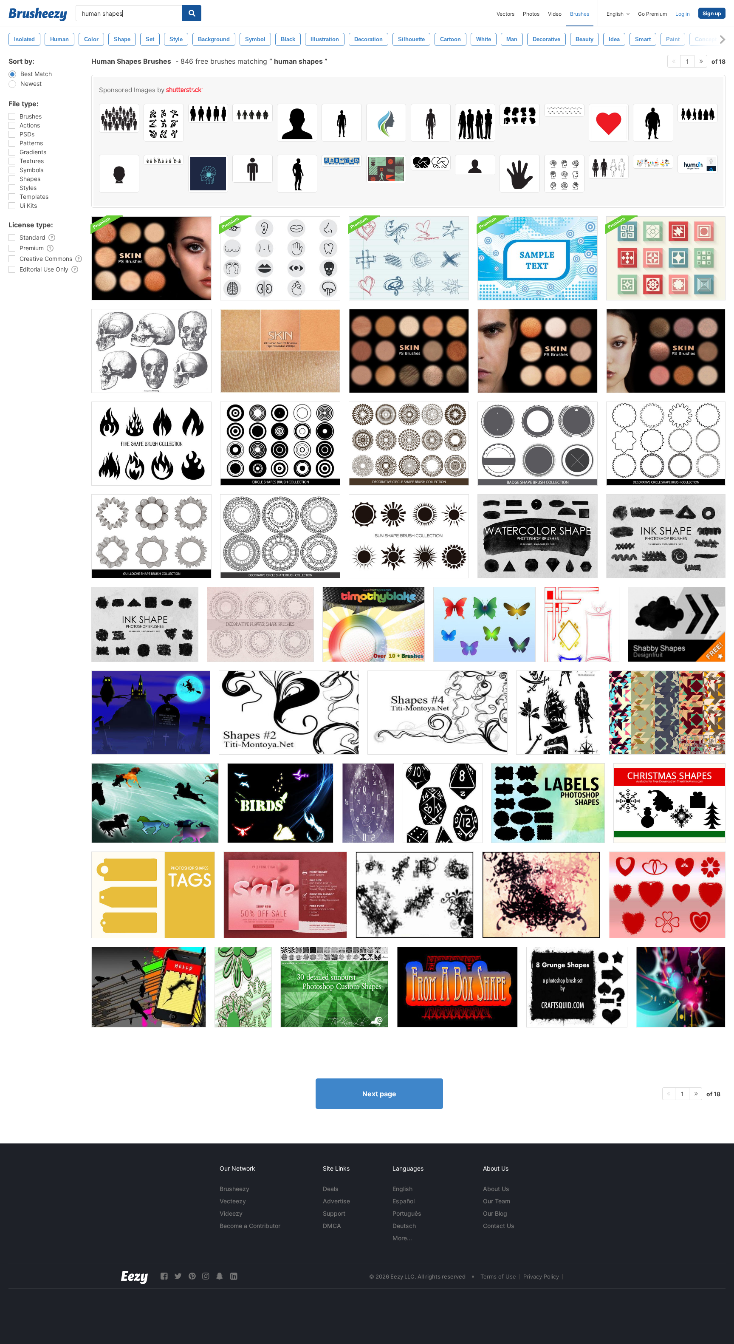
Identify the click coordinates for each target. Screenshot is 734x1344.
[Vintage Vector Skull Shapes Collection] (151, 351)
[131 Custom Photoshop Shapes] (681, 987)
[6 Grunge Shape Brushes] (576, 987)
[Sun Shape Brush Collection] (409, 536)
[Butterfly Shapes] (484, 624)
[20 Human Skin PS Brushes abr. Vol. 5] (537, 351)
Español (403, 1201)
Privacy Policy (541, 1276)
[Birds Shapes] (280, 803)
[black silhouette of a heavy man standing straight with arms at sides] (653, 122)
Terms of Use (498, 1276)
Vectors (505, 14)
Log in (682, 14)
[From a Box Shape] (457, 987)
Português (406, 1213)
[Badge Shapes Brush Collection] (537, 444)
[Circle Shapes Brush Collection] (280, 444)
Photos (531, 14)
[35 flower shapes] (243, 987)
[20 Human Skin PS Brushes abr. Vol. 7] (151, 258)
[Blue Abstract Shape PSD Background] (537, 258)
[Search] (191, 13)
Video (555, 14)
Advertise (336, 1201)
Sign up (712, 13)
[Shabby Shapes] (677, 624)
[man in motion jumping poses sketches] (164, 160)
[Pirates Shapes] (558, 713)
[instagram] (205, 1276)
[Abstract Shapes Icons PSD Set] (666, 258)
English (402, 1188)
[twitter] (178, 1276)
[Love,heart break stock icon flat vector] (609, 122)
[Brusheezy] (37, 14)
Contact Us (498, 1225)
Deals (331, 1188)
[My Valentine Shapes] (667, 895)
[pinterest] (192, 1276)
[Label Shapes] (548, 803)
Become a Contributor (250, 1225)
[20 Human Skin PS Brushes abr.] (280, 351)
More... (402, 1238)
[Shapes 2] (289, 713)
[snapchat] (219, 1276)
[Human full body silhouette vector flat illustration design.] (342, 122)
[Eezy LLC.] (134, 1276)
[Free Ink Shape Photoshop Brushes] (666, 536)
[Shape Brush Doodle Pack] (409, 258)
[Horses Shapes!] (155, 803)
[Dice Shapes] (443, 803)
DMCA (332, 1225)
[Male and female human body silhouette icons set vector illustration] (609, 167)
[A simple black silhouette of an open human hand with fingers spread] (520, 173)
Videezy (231, 1213)
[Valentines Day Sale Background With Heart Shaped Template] (285, 895)
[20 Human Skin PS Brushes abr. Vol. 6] (666, 351)
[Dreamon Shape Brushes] (415, 895)
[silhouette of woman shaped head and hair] (386, 122)
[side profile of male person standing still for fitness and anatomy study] (297, 173)
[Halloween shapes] (150, 713)
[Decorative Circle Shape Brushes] (409, 444)
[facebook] (164, 1276)
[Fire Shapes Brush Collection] (151, 444)
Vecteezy (233, 1201)
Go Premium (652, 14)
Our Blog (495, 1213)
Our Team (496, 1201)
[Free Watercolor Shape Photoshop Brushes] (537, 536)
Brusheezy (234, 1188)
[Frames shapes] (581, 624)
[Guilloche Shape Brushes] (151, 536)
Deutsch (404, 1225)
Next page (379, 1093)
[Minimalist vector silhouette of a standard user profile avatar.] (475, 165)
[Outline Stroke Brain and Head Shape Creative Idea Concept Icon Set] (564, 173)
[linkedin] (233, 1276)
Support (334, 1213)
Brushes (579, 14)
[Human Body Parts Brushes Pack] (280, 258)
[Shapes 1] (667, 713)
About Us (496, 1188)
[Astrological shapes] (368, 803)
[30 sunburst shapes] (334, 987)
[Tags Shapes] (153, 895)
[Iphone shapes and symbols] (148, 987)
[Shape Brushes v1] (541, 895)
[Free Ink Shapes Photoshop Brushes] (144, 624)
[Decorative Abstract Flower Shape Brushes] (260, 624)
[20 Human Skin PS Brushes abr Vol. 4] (409, 351)
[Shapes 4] (437, 713)
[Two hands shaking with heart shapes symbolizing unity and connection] (431, 162)
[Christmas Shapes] (669, 803)
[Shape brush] (373, 624)
